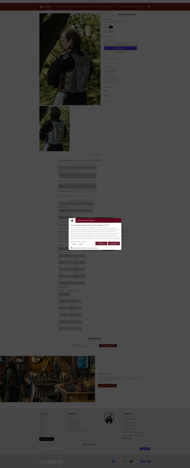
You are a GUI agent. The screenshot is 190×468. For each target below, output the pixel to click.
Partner (81, 244)
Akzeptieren (114, 243)
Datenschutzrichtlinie (76, 241)
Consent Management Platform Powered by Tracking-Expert (85, 247)
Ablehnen (101, 243)
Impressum (84, 241)
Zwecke (74, 244)
